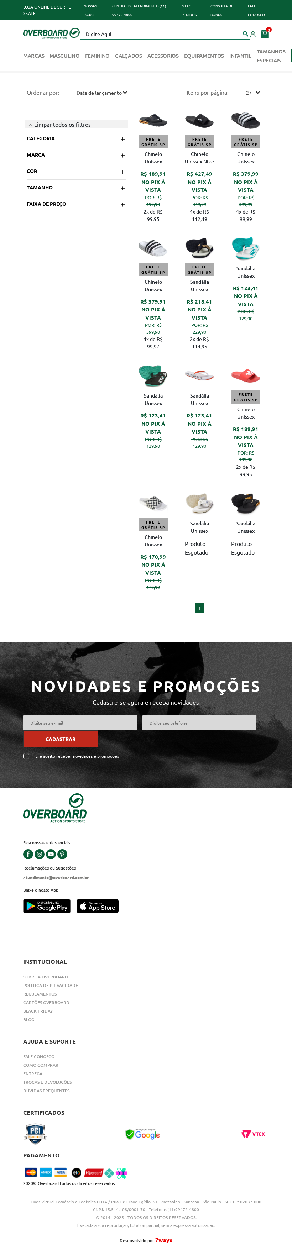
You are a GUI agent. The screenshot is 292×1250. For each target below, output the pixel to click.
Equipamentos (204, 55)
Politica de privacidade (50, 985)
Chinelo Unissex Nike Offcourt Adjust (199, 158)
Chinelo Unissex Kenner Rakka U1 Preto (153, 158)
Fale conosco (38, 1057)
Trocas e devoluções (47, 1082)
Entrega (32, 1074)
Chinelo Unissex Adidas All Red (245, 413)
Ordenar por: (43, 92)
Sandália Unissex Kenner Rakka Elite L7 (246, 528)
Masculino (64, 55)
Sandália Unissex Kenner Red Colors (246, 272)
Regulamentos (40, 994)
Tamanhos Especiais (271, 56)
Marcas (33, 55)
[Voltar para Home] (51, 32)
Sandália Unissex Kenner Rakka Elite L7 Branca (199, 528)
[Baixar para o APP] (50, 907)
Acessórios (163, 55)
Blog (28, 1020)
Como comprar (40, 1065)
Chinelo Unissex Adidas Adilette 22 (246, 158)
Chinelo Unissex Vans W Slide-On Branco (153, 541)
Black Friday (38, 1011)
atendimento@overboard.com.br (56, 877)
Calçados (128, 55)
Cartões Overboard (46, 1002)
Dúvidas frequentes (46, 1091)
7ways (163, 1240)
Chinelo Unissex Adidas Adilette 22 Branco (153, 286)
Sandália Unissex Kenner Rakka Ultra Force (199, 286)
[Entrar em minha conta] (253, 33)
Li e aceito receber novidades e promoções (77, 756)
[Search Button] (246, 33)
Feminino (97, 55)
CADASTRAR (60, 739)
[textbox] (165, 34)
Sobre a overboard (45, 977)
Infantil (240, 55)
